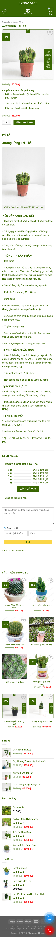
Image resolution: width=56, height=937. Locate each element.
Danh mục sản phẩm (15, 929)
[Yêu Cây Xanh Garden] (28, 12)
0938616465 (28, 3)
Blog (34, 927)
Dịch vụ (41, 927)
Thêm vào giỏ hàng (24, 122)
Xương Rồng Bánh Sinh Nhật (14, 606)
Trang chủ (6, 22)
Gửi (28, 542)
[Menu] (4, 11)
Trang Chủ (15, 927)
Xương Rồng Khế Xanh (14, 682)
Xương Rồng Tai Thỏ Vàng (41, 683)
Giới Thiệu (26, 927)
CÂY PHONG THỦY (34, 929)
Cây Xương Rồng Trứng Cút (14, 722)
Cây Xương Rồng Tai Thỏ (41, 645)
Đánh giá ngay (28, 488)
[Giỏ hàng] (50, 11)
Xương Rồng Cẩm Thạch (41, 605)
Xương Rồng (18, 22)
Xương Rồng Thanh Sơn (42, 721)
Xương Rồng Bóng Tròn (14, 645)
